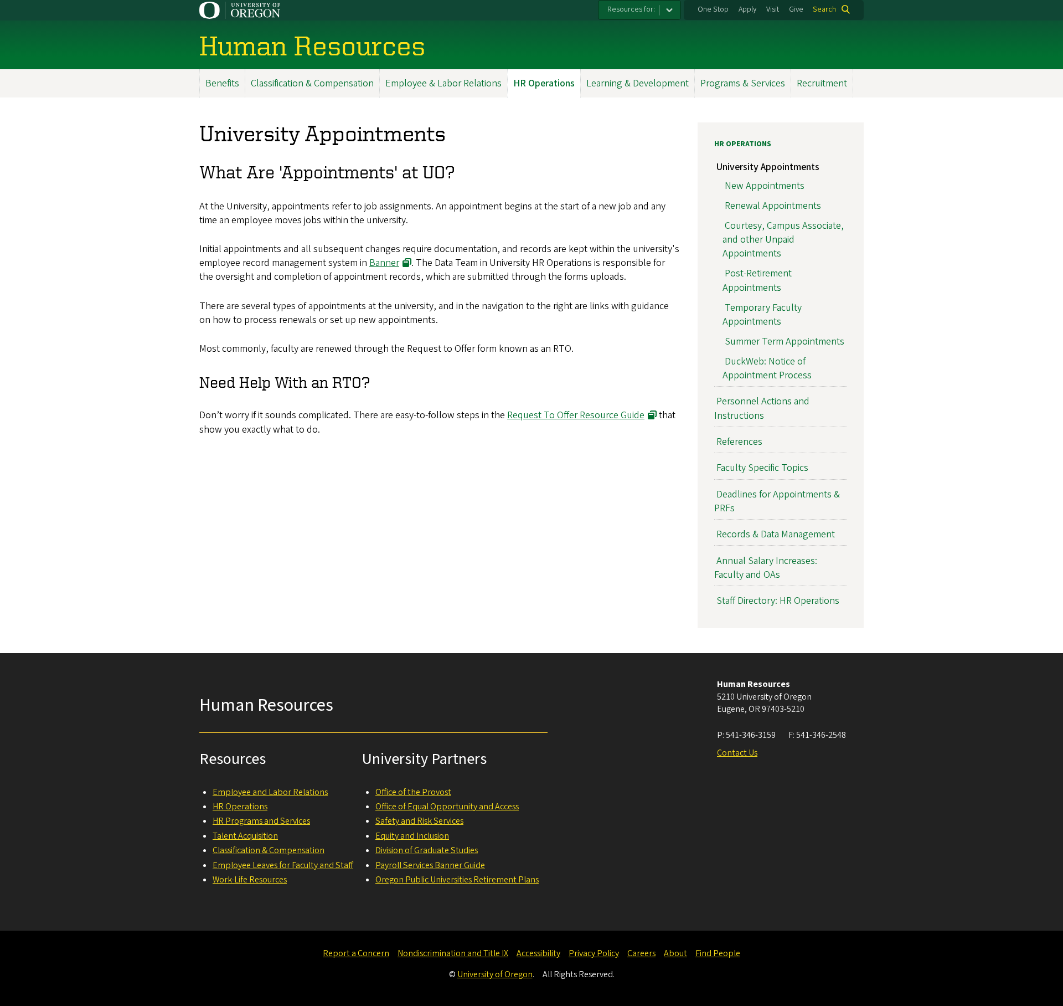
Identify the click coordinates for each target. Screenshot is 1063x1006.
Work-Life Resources (250, 880)
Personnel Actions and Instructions (761, 408)
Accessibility (538, 953)
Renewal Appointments (773, 206)
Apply (747, 9)
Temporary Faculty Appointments (762, 315)
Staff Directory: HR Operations (777, 601)
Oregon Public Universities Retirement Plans (457, 880)
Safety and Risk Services (419, 821)
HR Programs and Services (261, 821)
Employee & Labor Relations (443, 83)
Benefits (222, 83)
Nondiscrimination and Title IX (453, 953)
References (739, 442)
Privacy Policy (594, 953)
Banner (384, 263)
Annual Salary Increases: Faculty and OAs (765, 568)
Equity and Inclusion (412, 836)
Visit (772, 9)
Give (796, 9)
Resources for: (631, 9)
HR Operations (544, 83)
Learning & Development (637, 83)
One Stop (713, 9)
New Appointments (764, 186)
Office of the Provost (413, 792)
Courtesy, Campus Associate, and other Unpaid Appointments (783, 239)
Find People (717, 953)
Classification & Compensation (312, 83)
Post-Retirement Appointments (757, 280)
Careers (641, 953)
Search (824, 9)
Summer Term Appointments (784, 341)
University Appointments (767, 167)
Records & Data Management (775, 534)
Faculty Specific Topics (762, 468)
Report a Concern (356, 953)
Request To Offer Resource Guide (575, 415)
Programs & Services (742, 83)
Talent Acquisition (245, 836)
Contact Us (737, 753)
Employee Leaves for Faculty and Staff (283, 865)
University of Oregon (495, 974)
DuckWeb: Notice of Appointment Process (767, 368)
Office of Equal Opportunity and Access (447, 806)
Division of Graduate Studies (426, 850)
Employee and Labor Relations (270, 792)
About (675, 953)
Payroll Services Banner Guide (430, 865)
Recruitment (822, 83)
